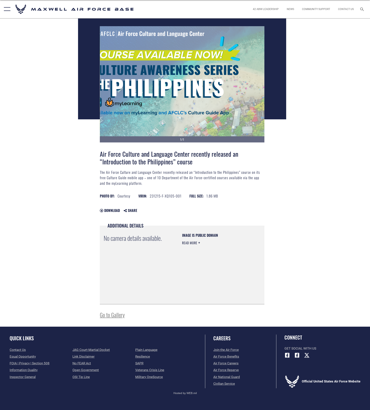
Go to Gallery (112, 314)
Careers (221, 338)
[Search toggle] (362, 9)
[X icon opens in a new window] (307, 355)
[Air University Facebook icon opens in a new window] (297, 355)
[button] (6, 9)
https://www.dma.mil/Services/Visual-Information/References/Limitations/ (205, 280)
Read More (190, 243)
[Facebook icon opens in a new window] (287, 355)
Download (111, 210)
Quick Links (22, 338)
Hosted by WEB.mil (185, 393)
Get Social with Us (300, 348)
